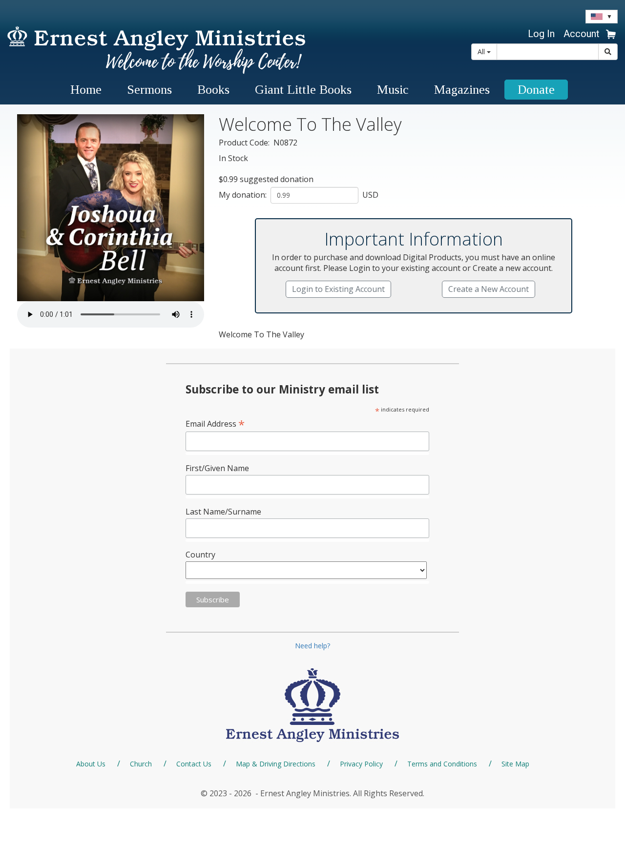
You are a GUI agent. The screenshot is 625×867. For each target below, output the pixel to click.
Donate (536, 89)
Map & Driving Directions (275, 763)
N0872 (285, 142)
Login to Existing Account (338, 289)
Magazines (462, 89)
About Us (90, 763)
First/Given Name (217, 468)
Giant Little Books (303, 89)
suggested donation (276, 179)
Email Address (215, 423)
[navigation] (580, 33)
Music (393, 89)
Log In (541, 34)
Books (213, 89)
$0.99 (228, 179)
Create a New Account (488, 289)
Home (86, 90)
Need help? (312, 645)
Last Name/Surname (223, 511)
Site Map (515, 763)
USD (369, 194)
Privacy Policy (361, 763)
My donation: (244, 194)
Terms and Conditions (442, 763)
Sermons (149, 90)
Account (581, 34)
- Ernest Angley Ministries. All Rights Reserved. (338, 793)
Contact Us (193, 763)
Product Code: (245, 142)
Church (141, 763)
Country (200, 554)
